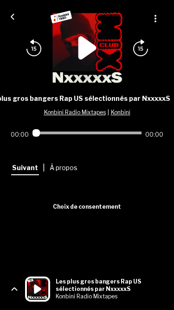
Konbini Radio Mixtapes (75, 112)
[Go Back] (12, 15)
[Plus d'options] (155, 18)
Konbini (120, 112)
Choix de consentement (87, 206)
